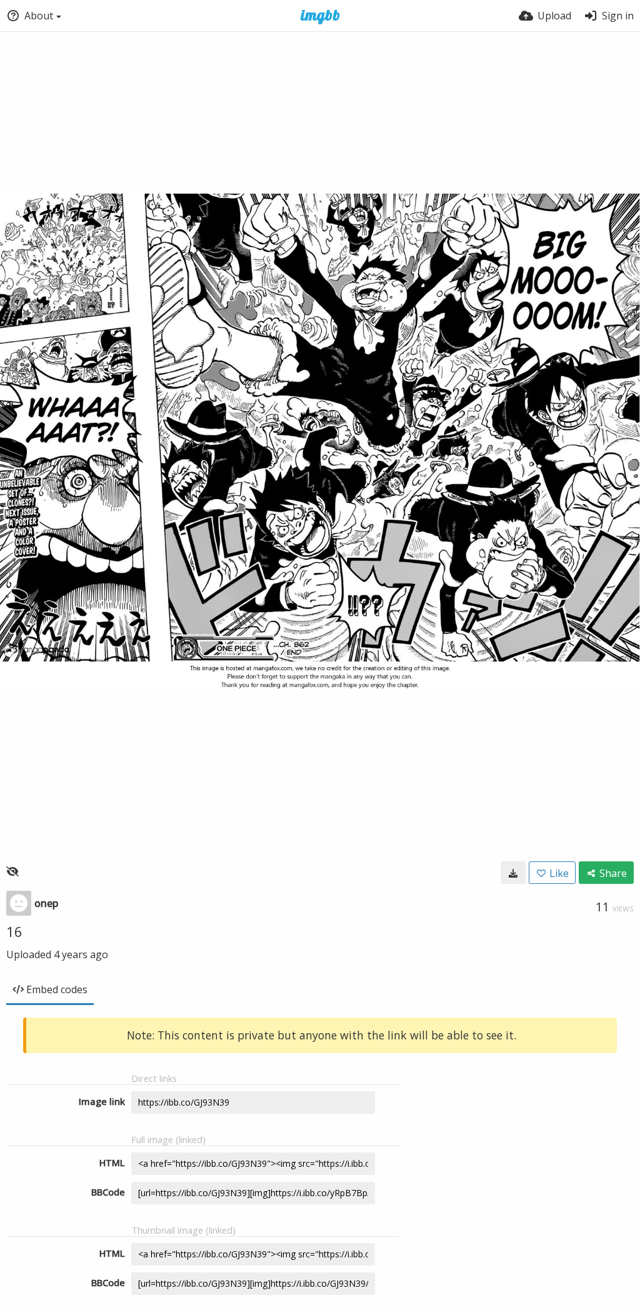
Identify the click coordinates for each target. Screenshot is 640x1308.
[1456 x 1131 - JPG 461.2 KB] (513, 872)
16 (14, 931)
